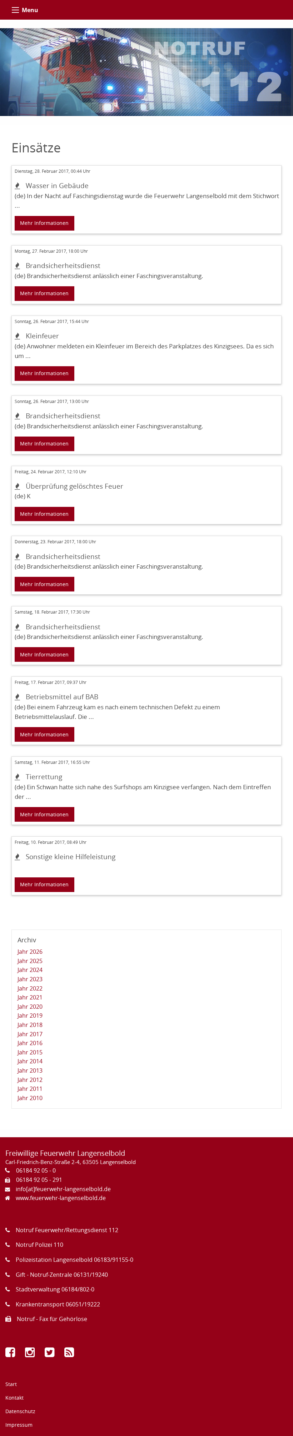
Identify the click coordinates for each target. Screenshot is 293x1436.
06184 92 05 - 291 (39, 1180)
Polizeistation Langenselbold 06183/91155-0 (74, 1260)
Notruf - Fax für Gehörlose (52, 1319)
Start (11, 1384)
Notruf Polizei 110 (39, 1245)
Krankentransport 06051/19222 (58, 1304)
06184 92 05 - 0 (36, 1170)
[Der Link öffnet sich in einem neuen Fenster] (11, 1354)
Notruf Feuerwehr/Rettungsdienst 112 (67, 1230)
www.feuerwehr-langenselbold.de (61, 1198)
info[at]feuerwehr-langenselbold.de (63, 1189)
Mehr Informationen (44, 223)
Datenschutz (20, 1411)
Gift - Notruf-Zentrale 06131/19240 (62, 1275)
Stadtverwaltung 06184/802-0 (55, 1289)
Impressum (19, 1424)
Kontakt (14, 1397)
